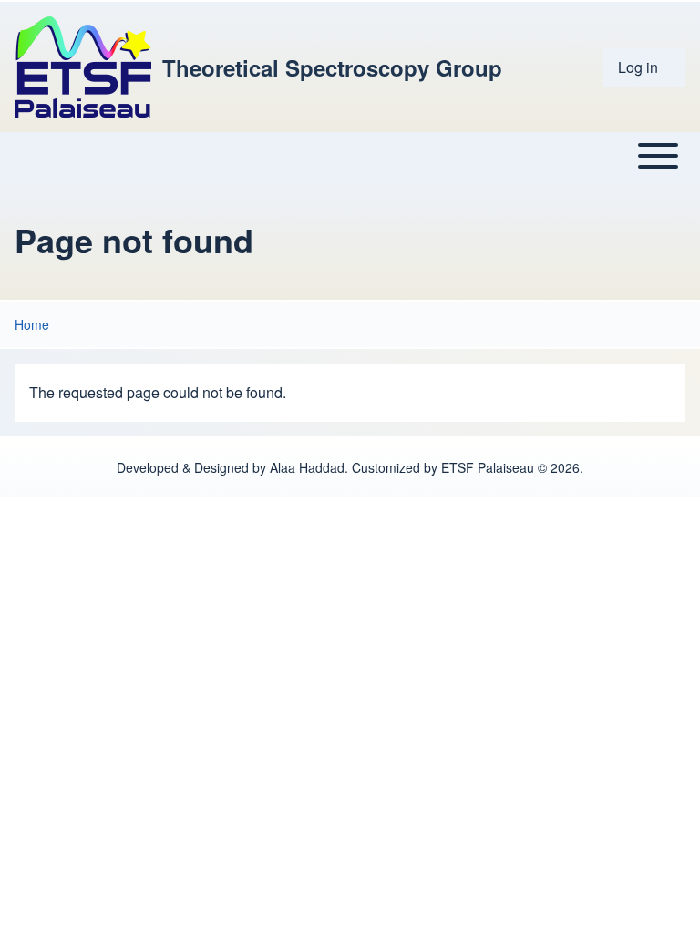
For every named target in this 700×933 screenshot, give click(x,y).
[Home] (83, 67)
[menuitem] (644, 67)
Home (32, 324)
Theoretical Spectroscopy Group (332, 67)
